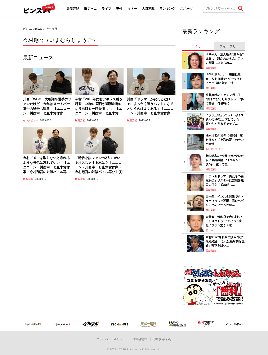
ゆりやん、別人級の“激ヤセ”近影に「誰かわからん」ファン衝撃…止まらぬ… (225, 58)
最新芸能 (73, 8)
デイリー (198, 46)
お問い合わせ (163, 339)
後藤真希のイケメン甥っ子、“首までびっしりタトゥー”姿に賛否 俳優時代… (225, 99)
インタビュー (30, 120)
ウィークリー (229, 46)
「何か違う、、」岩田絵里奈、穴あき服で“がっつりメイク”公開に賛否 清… (224, 78)
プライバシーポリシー (111, 339)
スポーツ (186, 8)
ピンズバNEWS (32, 28)
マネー (132, 8)
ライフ (106, 8)
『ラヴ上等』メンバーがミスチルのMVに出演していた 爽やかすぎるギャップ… (225, 119)
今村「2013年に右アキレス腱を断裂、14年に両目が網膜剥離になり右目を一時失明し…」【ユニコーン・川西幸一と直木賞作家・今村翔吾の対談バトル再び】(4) (99, 106)
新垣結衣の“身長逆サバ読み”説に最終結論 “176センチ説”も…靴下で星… (225, 160)
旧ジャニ (90, 8)
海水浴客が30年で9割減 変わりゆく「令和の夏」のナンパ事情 (225, 139)
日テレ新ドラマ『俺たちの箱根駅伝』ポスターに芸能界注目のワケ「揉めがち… (225, 180)
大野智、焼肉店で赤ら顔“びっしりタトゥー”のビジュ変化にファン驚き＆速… (224, 221)
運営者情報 (140, 339)
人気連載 (148, 8)
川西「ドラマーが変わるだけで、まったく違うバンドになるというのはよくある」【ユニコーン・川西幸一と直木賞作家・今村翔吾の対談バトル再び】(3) (150, 106)
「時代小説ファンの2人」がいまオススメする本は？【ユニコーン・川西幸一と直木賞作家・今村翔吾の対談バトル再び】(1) (98, 165)
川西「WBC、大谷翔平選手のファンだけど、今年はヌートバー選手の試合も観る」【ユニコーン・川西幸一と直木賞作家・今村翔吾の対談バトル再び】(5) (47, 106)
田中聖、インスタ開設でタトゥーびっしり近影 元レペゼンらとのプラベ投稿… (225, 200)
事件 (119, 8)
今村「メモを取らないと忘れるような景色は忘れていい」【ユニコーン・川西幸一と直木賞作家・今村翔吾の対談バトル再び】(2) (46, 165)
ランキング (167, 8)
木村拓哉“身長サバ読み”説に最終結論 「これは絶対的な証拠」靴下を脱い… (225, 241)
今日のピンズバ (214, 149)
